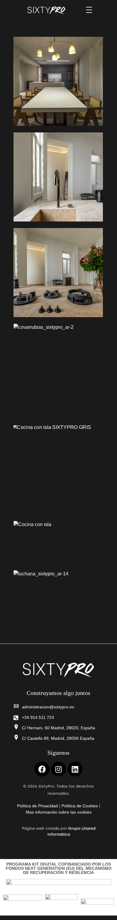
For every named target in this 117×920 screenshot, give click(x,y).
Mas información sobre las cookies (59, 812)
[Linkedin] (75, 769)
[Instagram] (58, 769)
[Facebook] (42, 769)
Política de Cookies (80, 805)
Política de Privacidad (37, 805)
